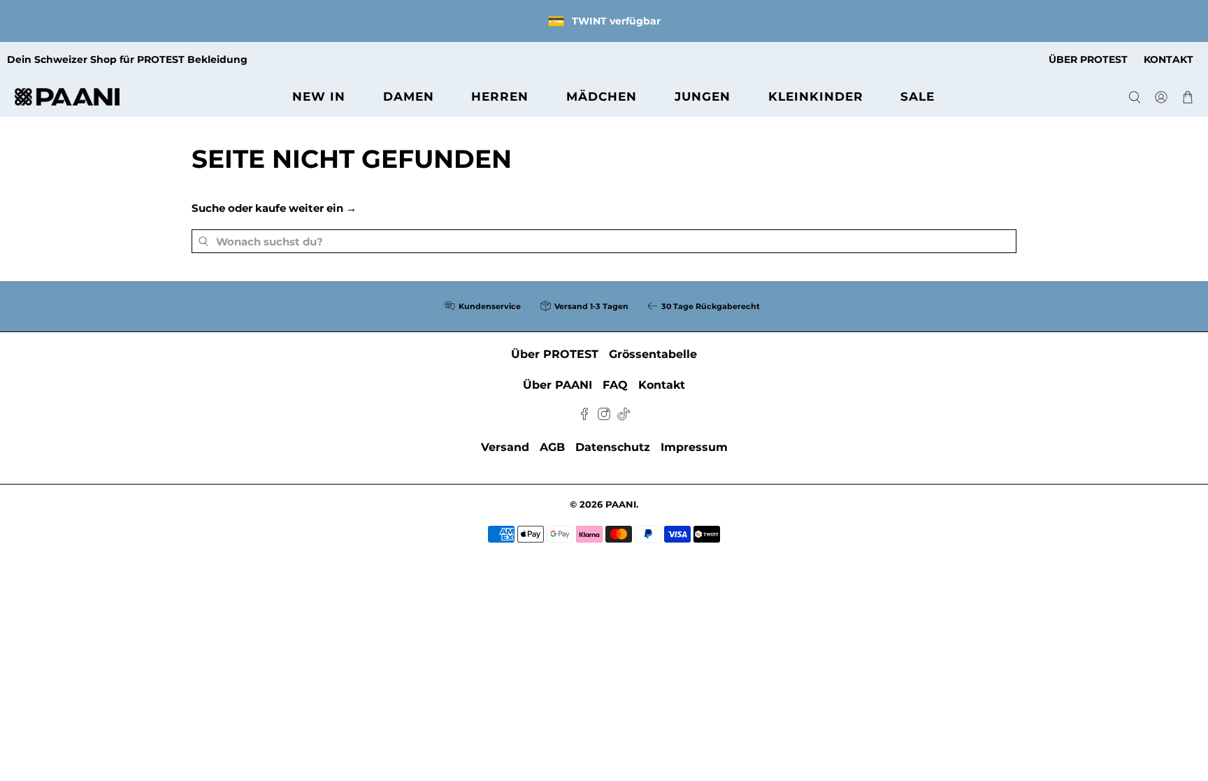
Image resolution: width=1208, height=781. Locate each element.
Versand (505, 447)
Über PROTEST (554, 354)
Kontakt (661, 385)
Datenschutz (612, 447)
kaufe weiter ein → (306, 208)
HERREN (499, 96)
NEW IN (318, 96)
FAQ (615, 385)
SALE (917, 96)
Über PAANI (557, 385)
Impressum (694, 447)
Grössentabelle (653, 354)
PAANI (620, 504)
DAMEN (408, 96)
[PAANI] (67, 97)
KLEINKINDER (815, 96)
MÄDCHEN (601, 96)
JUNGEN (703, 96)
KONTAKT (1168, 59)
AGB (552, 447)
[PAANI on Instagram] (604, 416)
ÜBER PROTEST (1088, 59)
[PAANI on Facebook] (584, 416)
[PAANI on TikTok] (623, 416)
